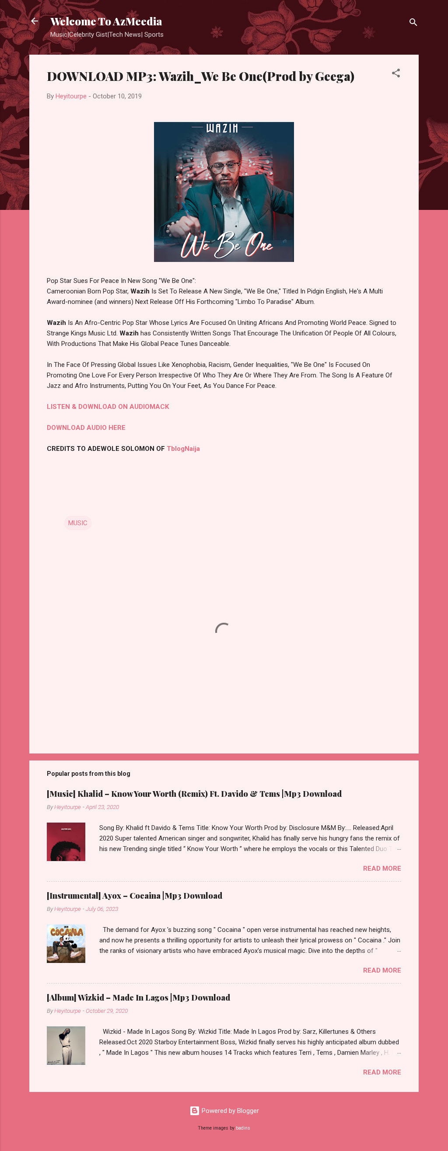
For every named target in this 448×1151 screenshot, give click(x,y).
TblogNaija (183, 449)
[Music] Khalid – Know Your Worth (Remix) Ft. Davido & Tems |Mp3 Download (194, 793)
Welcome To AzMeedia (106, 21)
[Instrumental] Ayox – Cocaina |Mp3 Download (134, 895)
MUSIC (78, 523)
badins (243, 1128)
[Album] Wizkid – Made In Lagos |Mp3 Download (138, 997)
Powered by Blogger (229, 1111)
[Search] (413, 23)
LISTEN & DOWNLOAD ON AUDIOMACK (108, 407)
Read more (382, 868)
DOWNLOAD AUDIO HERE (86, 428)
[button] (396, 74)
